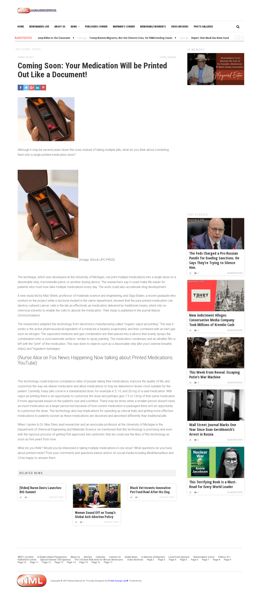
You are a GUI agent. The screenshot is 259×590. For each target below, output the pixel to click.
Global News (131, 557)
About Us (59, 26)
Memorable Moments (153, 26)
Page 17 (108, 562)
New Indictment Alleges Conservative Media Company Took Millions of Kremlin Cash (211, 320)
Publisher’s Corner (27, 559)
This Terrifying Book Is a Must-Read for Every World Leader (213, 484)
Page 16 (96, 562)
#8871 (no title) (26, 557)
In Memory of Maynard (153, 557)
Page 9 (227, 559)
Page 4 (172, 559)
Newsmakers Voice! (203, 557)
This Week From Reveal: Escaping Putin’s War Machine (214, 375)
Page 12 (46, 562)
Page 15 (83, 562)
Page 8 (216, 559)
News (74, 26)
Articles (88, 557)
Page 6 (194, 559)
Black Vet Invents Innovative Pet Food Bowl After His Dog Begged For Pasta (150, 490)
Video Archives (179, 26)
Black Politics (235, 273)
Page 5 (183, 559)
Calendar (100, 557)
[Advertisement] (215, 147)
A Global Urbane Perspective (52, 557)
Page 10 (22, 562)
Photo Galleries (203, 26)
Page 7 (205, 559)
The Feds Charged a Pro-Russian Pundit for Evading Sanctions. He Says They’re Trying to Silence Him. (214, 260)
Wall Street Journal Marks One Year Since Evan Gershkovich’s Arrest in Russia (212, 429)
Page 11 (34, 562)
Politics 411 (224, 557)
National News (28, 49)
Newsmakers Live (39, 26)
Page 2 (150, 559)
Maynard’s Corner (124, 26)
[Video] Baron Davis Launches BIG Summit (40, 490)
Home (20, 26)
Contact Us (115, 557)
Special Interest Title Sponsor (55, 559)
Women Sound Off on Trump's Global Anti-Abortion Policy (95, 515)
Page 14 (71, 562)
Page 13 (59, 562)
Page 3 (161, 559)
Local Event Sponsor (179, 557)
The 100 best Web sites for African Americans (99, 559)
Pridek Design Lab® (118, 581)
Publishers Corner (96, 26)
